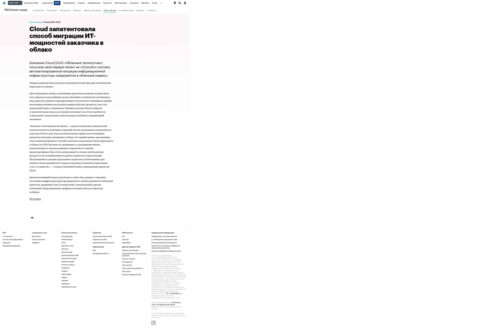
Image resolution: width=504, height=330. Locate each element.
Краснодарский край (70, 255)
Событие (140, 10)
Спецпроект (52, 10)
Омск (63, 242)
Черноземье (66, 274)
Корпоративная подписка (103, 242)
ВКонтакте (36, 236)
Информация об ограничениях (164, 236)
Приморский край (68, 286)
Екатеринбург (67, 236)
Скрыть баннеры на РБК (102, 236)
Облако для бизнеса (130, 250)
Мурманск (65, 283)
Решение (77, 10)
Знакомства (127, 264)
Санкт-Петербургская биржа (163, 304)
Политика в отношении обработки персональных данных (165, 246)
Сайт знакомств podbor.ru (132, 268)
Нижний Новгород (69, 258)
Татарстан (65, 267)
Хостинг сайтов (128, 258)
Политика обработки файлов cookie (166, 250)
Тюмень (64, 270)
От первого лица (126, 10)
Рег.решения (127, 261)
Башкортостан (67, 245)
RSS (94, 250)
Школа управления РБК (131, 274)
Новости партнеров (92, 10)
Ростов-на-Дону (68, 264)
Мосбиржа (176, 302)
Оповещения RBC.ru (101, 253)
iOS (123, 236)
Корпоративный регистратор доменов (134, 254)
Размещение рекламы (11, 245)
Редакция (6, 242)
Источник (35, 199)
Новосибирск (67, 239)
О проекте (151, 10)
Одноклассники (38, 239)
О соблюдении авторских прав (164, 239)
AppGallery (126, 242)
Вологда (64, 248)
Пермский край (67, 261)
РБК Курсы (126, 271)
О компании (8, 236)
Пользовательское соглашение (164, 242)
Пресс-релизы (109, 10)
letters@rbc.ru (176, 293)
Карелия (64, 280)
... (161, 2)
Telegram (36, 242)
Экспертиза (65, 10)
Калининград (66, 251)
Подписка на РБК (100, 239)
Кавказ (64, 277)
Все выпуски (38, 10)
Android (125, 239)
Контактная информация (13, 239)
